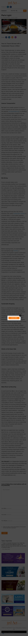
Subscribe (14, 318)
